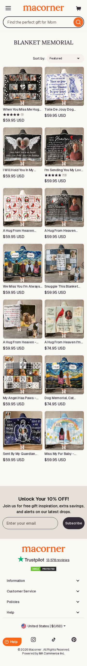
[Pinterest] (74, 639)
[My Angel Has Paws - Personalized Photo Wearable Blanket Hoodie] (23, 375)
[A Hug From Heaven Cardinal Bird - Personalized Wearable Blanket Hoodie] (23, 207)
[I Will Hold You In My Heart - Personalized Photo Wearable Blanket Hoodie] (23, 147)
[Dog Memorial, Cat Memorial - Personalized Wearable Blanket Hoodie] (64, 375)
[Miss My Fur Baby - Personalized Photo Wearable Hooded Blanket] (64, 430)
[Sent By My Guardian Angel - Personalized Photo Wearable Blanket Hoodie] (23, 430)
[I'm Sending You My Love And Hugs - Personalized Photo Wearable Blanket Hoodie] (64, 147)
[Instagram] (33, 639)
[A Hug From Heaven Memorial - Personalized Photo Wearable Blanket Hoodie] (64, 207)
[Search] (78, 22)
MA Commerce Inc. (52, 653)
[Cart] (78, 8)
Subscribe (73, 523)
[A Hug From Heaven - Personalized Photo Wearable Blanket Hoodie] (23, 319)
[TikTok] (53, 639)
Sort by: (39, 58)
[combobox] (43, 22)
